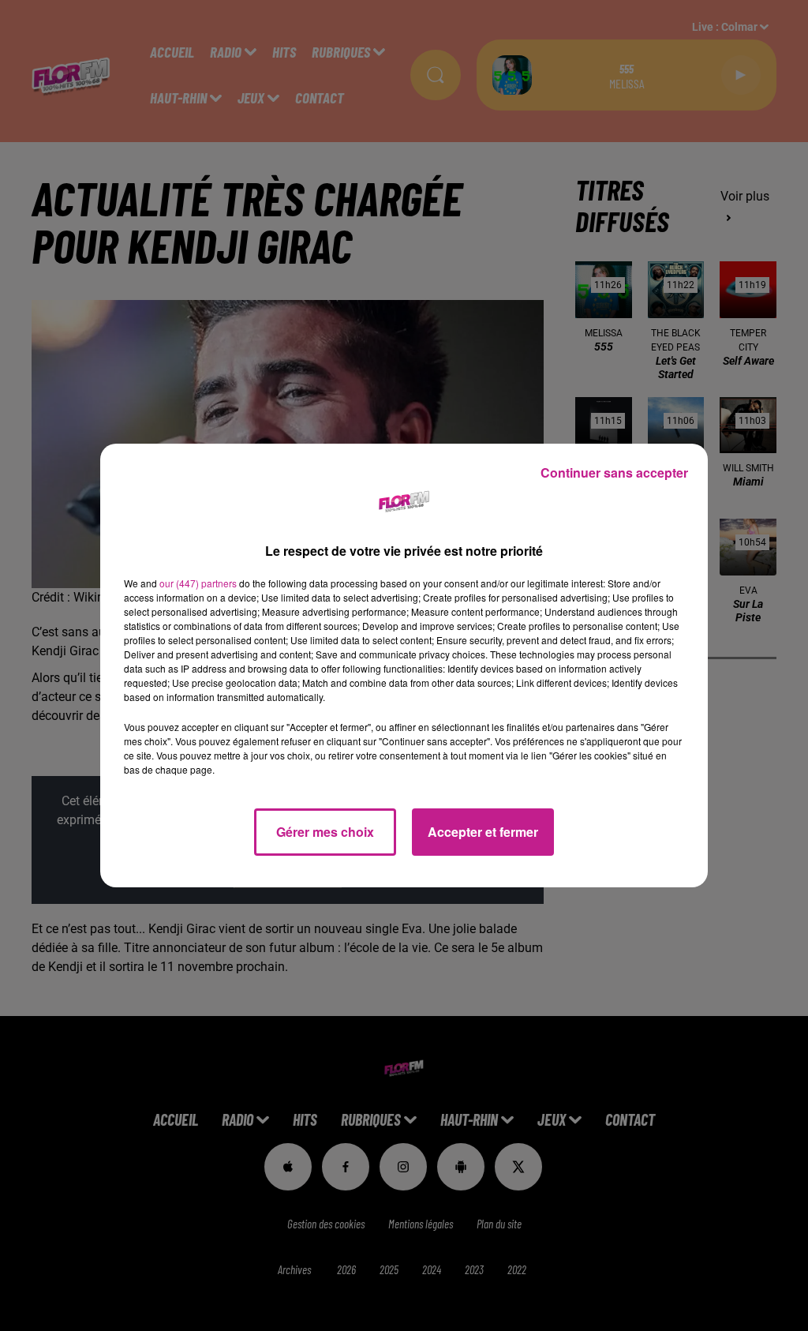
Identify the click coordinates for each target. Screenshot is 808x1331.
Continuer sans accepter (614, 472)
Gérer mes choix (325, 832)
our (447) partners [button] (198, 583)
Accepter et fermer (483, 832)
